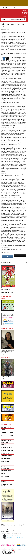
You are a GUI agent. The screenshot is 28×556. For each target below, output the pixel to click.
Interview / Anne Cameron (21, 261)
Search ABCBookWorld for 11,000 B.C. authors (24, 13)
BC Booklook (14, 3)
